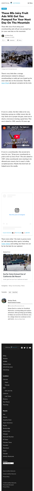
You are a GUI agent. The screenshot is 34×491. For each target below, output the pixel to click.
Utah (4, 388)
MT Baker (5, 439)
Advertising (6, 370)
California (5, 393)
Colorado (5, 379)
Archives (5, 461)
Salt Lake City (8, 391)
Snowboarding (16, 285)
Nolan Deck (9, 35)
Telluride (7, 385)
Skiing (4, 8)
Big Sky (5, 425)
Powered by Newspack (8, 485)
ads (10, 292)
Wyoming (5, 404)
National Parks (7, 364)
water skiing (5, 244)
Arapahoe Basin (7, 420)
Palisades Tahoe (7, 442)
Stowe (4, 451)
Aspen (6, 382)
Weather (5, 358)
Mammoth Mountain (8, 437)
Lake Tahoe (8, 396)
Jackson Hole (6, 431)
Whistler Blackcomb (8, 456)
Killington (5, 434)
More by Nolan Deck (20, 319)
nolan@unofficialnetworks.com (17, 306)
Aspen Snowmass (8, 423)
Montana (5, 399)
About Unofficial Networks (9, 471)
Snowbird (5, 445)
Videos (23, 285)
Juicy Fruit (5, 83)
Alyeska (5, 417)
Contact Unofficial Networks (9, 474)
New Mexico (6, 402)
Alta (4, 414)
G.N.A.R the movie (8, 367)
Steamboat (6, 448)
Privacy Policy (6, 476)
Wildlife (5, 361)
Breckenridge (6, 428)
